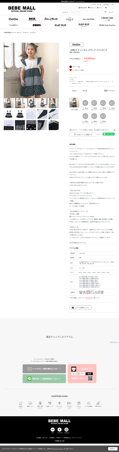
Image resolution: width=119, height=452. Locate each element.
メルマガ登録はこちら (82, 307)
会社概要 (38, 437)
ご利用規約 (51, 437)
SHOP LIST (44, 437)
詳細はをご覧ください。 (60, 449)
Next (58, 70)
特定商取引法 (67, 437)
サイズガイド (88, 298)
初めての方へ (111, 12)
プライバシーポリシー (77, 437)
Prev (4, 70)
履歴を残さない (114, 342)
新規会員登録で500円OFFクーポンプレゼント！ (59, 1)
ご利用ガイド (59, 437)
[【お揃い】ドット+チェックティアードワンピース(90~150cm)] (31, 70)
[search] (105, 12)
